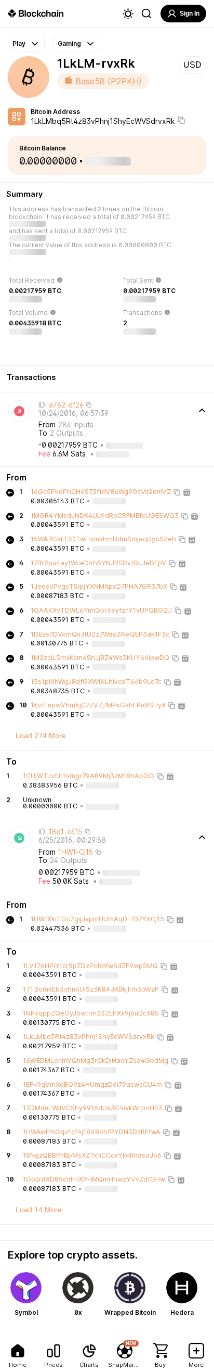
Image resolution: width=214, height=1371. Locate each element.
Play (18, 43)
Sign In (189, 13)
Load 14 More (39, 1209)
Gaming (69, 43)
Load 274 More (41, 735)
